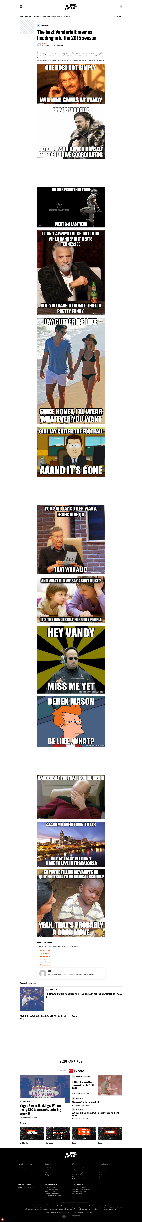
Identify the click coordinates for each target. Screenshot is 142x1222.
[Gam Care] (69, 1216)
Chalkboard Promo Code (78, 1179)
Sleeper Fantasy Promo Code (80, 1169)
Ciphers (74, 1143)
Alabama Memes (45, 950)
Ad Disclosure (118, 16)
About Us (20, 1167)
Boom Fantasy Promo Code (79, 1171)
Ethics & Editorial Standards (25, 1169)
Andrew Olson (24, 1117)
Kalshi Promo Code (50, 1187)
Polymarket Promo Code (51, 1189)
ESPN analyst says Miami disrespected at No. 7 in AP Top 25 (83, 1085)
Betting (47, 1175)
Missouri (101, 1171)
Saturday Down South (25, 1164)
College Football (49, 1167)
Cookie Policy (83, 1202)
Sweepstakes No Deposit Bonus (80, 1189)
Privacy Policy (63, 1202)
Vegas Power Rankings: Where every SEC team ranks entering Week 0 (40, 1109)
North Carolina (102, 1173)
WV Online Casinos (24, 1185)
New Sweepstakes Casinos (79, 1187)
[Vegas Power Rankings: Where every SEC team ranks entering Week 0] (45, 1089)
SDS (45, 44)
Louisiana (101, 1180)
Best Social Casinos (77, 1193)
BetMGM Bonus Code (104, 1167)
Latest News (49, 1164)
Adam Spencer (76, 1105)
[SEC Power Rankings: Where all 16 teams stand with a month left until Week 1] (32, 999)
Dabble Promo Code (77, 1175)
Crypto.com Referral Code (52, 1193)
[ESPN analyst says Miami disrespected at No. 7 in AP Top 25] (110, 1085)
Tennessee (102, 1177)
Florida (100, 1175)
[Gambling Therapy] (76, 1216)
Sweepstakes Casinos (79, 1185)
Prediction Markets (51, 1185)
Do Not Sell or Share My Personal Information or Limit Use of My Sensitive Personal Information (71, 1212)
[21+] (64, 1216)
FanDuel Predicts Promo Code (53, 1195)
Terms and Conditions (74, 1202)
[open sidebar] (21, 6)
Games (74, 1016)
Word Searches (24, 1143)
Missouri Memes (45, 962)
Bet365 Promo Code (104, 1169)
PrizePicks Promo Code (78, 1167)
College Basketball (50, 1169)
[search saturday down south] (121, 6)
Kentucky (101, 1179)
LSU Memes (43, 959)
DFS (46, 1173)
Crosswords (49, 1143)
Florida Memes (44, 953)
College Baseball (49, 1171)
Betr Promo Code (76, 1177)
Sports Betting (103, 1164)
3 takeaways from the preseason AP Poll (85, 1102)
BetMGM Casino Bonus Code (26, 1187)
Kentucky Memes (45, 956)
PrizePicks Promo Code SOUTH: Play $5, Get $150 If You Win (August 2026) (43, 1017)
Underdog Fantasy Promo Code (80, 1173)
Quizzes (100, 1143)
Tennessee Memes (45, 965)
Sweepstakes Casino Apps (79, 1191)
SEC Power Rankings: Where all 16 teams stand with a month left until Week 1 (84, 995)
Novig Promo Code (50, 1191)
